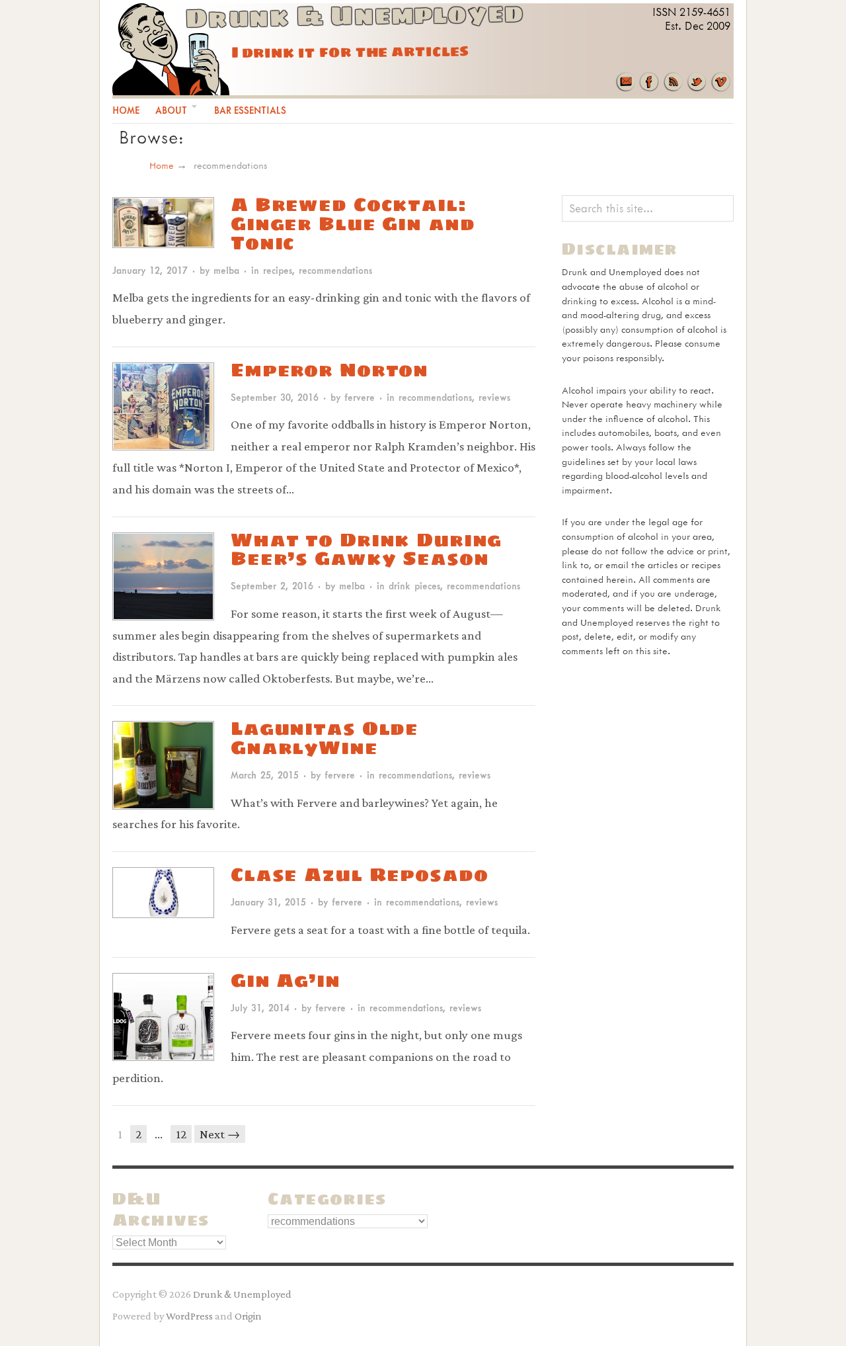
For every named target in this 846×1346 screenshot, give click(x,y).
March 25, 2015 (265, 775)
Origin (248, 1316)
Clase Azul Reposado (359, 874)
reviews (494, 397)
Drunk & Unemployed (242, 1294)
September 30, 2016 (275, 397)
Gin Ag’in (285, 979)
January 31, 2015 (268, 902)
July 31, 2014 (260, 1007)
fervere (359, 397)
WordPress (189, 1316)
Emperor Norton (329, 369)
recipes (277, 270)
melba (226, 270)
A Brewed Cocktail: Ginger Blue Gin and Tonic (353, 223)
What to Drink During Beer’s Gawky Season (366, 549)
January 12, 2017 (150, 270)
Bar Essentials (250, 110)
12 (181, 1134)
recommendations (335, 270)
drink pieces (414, 585)
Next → (220, 1134)
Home (125, 110)
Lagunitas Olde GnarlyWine (324, 737)
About (171, 110)
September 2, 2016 (272, 585)
